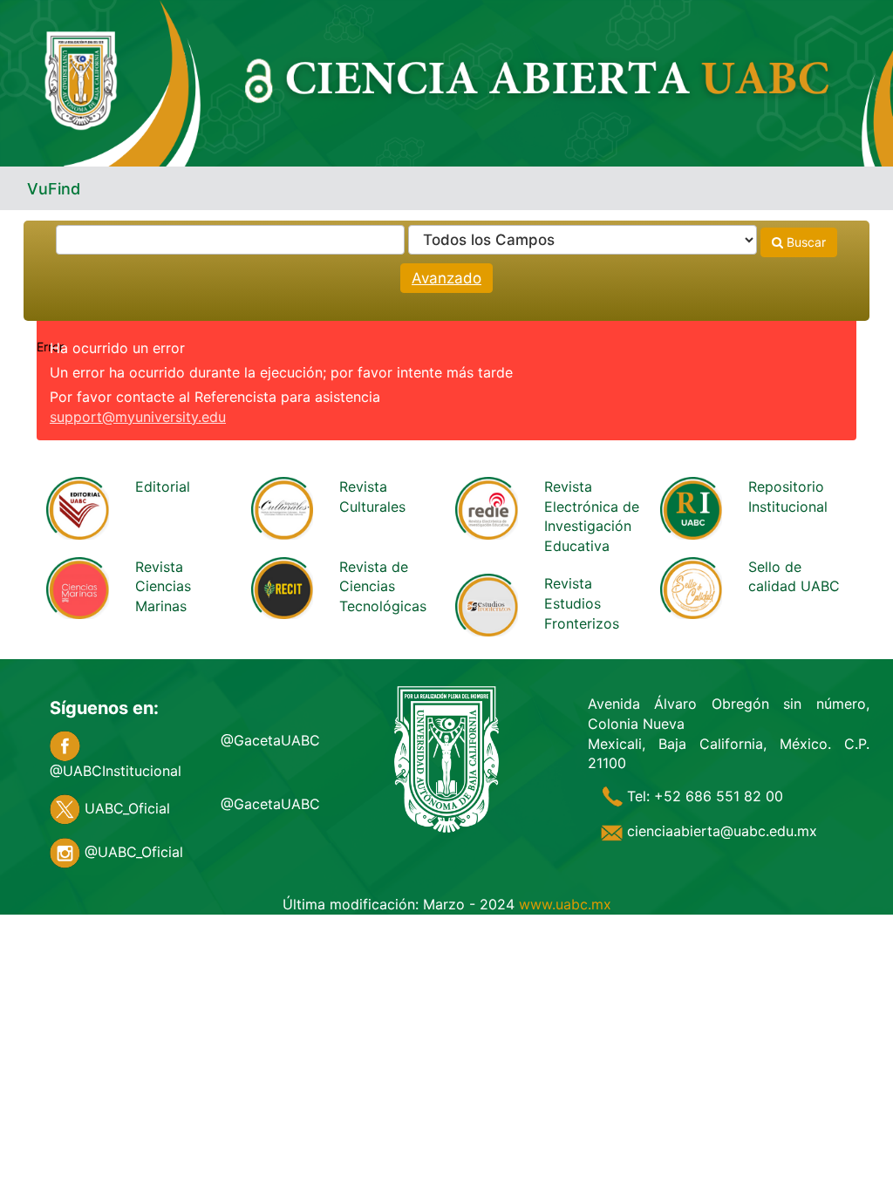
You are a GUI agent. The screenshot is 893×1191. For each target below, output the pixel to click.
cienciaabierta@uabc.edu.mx (720, 831)
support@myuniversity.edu (138, 416)
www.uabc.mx (565, 904)
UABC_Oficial (125, 808)
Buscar (804, 242)
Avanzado (446, 278)
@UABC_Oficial (131, 852)
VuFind (53, 189)
